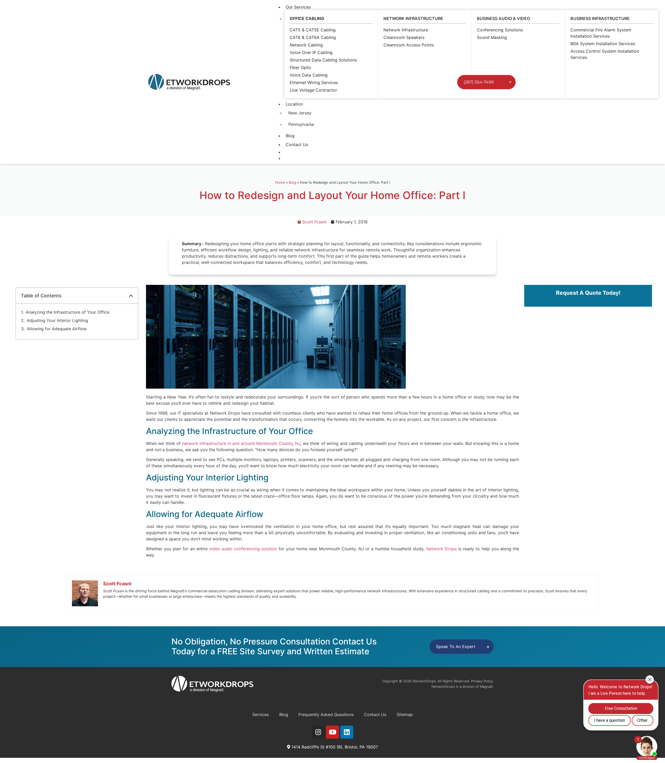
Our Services (298, 7)
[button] (131, 296)
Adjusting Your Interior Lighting (57, 320)
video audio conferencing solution (243, 548)
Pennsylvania (301, 124)
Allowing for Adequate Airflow (57, 328)
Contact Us (297, 144)
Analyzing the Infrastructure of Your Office (67, 312)
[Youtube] (332, 732)
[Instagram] (318, 732)
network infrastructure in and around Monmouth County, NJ (241, 443)
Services (260, 714)
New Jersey (299, 112)
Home (280, 182)
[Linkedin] (346, 732)
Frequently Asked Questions (326, 714)
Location (294, 104)
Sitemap (405, 714)
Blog (290, 135)
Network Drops (441, 548)
